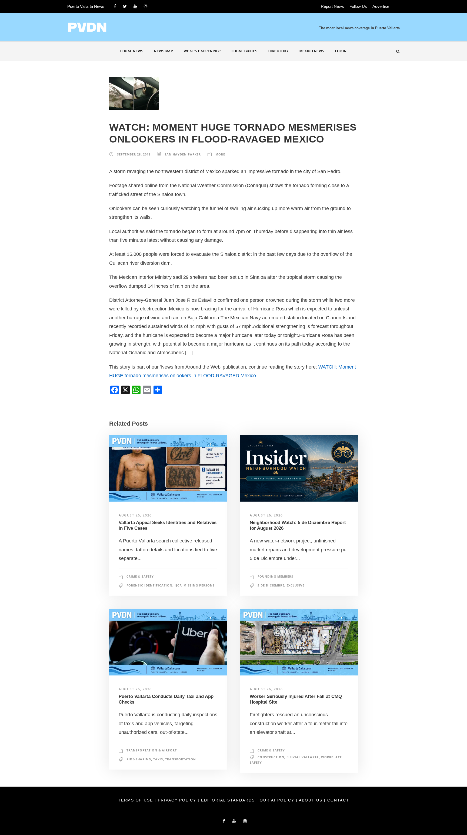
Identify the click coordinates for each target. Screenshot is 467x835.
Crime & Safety (140, 576)
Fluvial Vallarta (302, 757)
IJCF (178, 585)
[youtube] (135, 6)
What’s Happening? (202, 51)
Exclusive (295, 585)
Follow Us (358, 6)
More (220, 154)
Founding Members (275, 576)
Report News (332, 6)
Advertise (380, 6)
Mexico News (311, 51)
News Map (163, 51)
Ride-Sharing (138, 759)
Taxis (158, 759)
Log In (341, 51)
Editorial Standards (228, 800)
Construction (271, 757)
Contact (338, 800)
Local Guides (245, 51)
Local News (131, 51)
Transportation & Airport (151, 750)
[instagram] (145, 6)
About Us (311, 800)
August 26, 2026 (135, 515)
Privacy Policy (178, 800)
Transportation (180, 759)
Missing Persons (199, 585)
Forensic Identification (149, 585)
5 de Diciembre (271, 585)
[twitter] (125, 6)
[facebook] (115, 6)
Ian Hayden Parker (183, 154)
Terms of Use (136, 800)
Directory (278, 51)
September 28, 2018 (134, 154)
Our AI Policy (277, 800)
